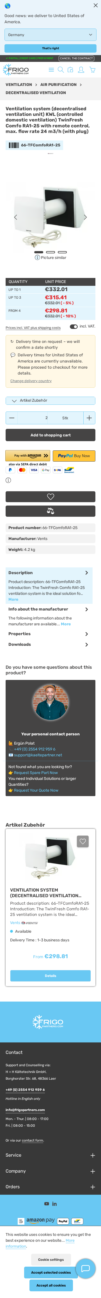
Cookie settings (51, 1260)
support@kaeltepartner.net (38, 755)
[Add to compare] (50, 511)
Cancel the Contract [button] (76, 58)
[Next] (85, 217)
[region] (50, 217)
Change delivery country (31, 381)
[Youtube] (47, 1205)
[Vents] (51, 154)
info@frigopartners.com (25, 1110)
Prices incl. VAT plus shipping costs (33, 328)
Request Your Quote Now (36, 790)
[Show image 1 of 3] (38, 252)
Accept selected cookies (51, 1272)
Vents (15, 922)
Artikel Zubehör (33, 400)
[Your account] (81, 69)
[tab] (49, 585)
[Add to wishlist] (50, 496)
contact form (32, 1140)
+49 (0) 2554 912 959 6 (34, 749)
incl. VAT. (82, 326)
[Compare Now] (70, 69)
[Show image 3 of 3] (62, 252)
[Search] (61, 69)
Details (50, 976)
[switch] (74, 326)
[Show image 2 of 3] (50, 252)
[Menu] (51, 69)
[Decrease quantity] (12, 417)
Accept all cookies (51, 1285)
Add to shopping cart (51, 435)
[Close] (96, 5)
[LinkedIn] (54, 1205)
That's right (50, 48)
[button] (27, 458)
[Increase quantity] (89, 417)
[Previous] (16, 217)
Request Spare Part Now (36, 772)
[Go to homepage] (16, 70)
